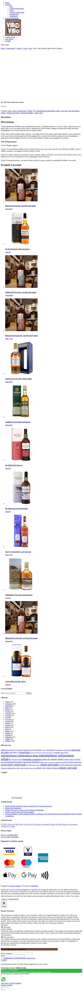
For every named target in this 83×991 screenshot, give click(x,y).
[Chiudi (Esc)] (2, 987)
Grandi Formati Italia (17, 8)
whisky (18, 768)
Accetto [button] (67, 896)
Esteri (11, 10)
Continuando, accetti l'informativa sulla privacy (19, 958)
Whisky (19, 48)
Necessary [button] (4, 925)
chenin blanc (67, 750)
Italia (11, 7)
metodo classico (57, 759)
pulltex (42, 762)
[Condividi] (4, 987)
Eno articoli (9, 39)
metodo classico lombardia (72, 759)
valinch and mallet (49, 764)
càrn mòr (12, 752)
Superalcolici (14, 14)
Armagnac (8, 704)
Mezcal (7, 727)
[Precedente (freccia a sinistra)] (2, 989)
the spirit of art (31, 765)
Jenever (7, 723)
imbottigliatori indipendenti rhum (19, 755)
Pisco (7, 729)
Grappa (7, 721)
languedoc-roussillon (32, 759)
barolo (12, 750)
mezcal (3, 762)
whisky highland (24, 768)
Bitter (7, 708)
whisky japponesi (52, 768)
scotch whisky (7, 764)
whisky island (32, 768)
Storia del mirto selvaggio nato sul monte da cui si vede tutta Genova (28, 806)
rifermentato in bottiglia (61, 762)
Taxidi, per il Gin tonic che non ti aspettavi (19, 812)
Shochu (7, 733)
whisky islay (38, 113)
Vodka (7, 739)
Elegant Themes (15, 886)
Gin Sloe (8, 719)
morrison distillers (27, 113)
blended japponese (29, 750)
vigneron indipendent (8, 768)
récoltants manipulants (74, 762)
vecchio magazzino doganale (70, 765)
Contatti (8, 41)
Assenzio (8, 706)
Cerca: (3, 693)
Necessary (6, 927)
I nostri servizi (10, 37)
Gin (6, 717)
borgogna (38, 750)
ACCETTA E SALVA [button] (8, 945)
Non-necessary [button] (6, 935)
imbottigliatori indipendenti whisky (48, 111)
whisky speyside (68, 767)
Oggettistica (14, 16)
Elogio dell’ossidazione (13, 808)
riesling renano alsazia (49, 762)
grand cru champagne (35, 752)
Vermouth (8, 737)
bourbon (44, 750)
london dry (46, 759)
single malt (19, 764)
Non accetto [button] (75, 896)
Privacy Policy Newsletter (10, 837)
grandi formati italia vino (48, 752)
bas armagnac (19, 750)
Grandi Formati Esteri (17, 12)
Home (7, 3)
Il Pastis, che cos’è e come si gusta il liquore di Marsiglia (24, 810)
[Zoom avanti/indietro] (8, 987)
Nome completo (6, 953)
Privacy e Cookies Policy (9, 835)
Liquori (7, 725)
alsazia (8, 750)
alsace (3, 750)
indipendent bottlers (16, 759)
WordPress (34, 886)
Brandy (7, 710)
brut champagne (59, 750)
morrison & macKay (13, 113)
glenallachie (24, 752)
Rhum (7, 731)
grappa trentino (64, 752)
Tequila (7, 735)
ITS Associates (17, 797)
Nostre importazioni (12, 18)
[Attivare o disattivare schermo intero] (6, 987)
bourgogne (51, 750)
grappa (57, 752)
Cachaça (8, 712)
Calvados (8, 713)
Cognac (7, 715)
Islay (30, 48)
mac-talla (64, 111)
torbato (38, 765)
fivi (18, 752)
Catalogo (8, 5)
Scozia (25, 48)
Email (3, 956)
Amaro (7, 702)
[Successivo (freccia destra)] (4, 989)
